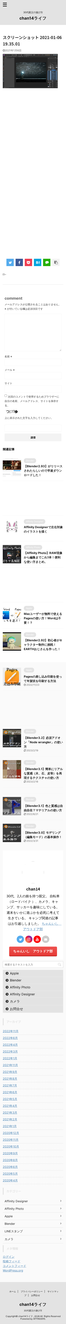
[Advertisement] (33, 143)
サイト (8, 383)
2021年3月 (10, 1112)
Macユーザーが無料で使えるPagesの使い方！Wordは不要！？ (43, 618)
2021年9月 (10, 1072)
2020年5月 (10, 1173)
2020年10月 (11, 1146)
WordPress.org (13, 1270)
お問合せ (16, 1009)
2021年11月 (10, 1065)
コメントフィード (14, 1266)
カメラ (15, 1001)
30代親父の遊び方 (33, 1310)
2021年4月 (10, 1106)
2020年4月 (10, 1180)
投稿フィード (11, 1261)
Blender (15, 980)
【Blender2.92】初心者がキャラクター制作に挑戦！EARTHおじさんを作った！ (43, 644)
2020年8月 (10, 1160)
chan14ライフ (33, 18)
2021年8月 (10, 1078)
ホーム (12, 1291)
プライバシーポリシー (32, 1291)
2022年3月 (10, 1051)
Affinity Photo (20, 987)
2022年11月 (11, 1031)
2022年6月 (10, 1038)
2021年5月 (10, 1099)
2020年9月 (10, 1153)
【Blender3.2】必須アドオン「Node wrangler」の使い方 (43, 742)
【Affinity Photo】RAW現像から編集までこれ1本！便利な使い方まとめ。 (43, 557)
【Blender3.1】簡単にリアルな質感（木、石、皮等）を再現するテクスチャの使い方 (43, 773)
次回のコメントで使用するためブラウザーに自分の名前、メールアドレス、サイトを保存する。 (32, 401)
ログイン (8, 1257)
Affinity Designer (22, 994)
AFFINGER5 (39, 1318)
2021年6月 (10, 1092)
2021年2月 (10, 1119)
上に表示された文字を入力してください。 (29, 417)
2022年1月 (10, 1058)
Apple (14, 973)
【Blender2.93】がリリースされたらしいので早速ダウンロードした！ (43, 470)
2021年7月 (10, 1085)
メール (10, 369)
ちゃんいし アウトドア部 (33, 951)
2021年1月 (10, 1126)
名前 (8, 356)
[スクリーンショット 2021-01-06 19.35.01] (37, 262)
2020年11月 (11, 1140)
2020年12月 (11, 1133)
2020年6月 (10, 1167)
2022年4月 (10, 1045)
